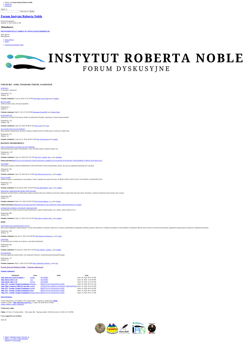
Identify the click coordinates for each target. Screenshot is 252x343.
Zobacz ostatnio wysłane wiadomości (12, 304)
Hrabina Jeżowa (35, 293)
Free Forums (17, 340)
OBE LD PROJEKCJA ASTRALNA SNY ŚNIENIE (18, 147)
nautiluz (56, 98)
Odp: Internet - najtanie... (44, 250)
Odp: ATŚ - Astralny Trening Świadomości (15, 284)
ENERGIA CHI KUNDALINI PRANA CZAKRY (65, 205)
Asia (56, 263)
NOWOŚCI (4, 88)
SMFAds (7, 340)
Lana (47, 126)
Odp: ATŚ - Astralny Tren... (43, 157)
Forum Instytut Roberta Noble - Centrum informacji (22, 267)
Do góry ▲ (25, 337)
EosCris (32, 282)
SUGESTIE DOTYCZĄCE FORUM (13, 129)
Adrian (55, 301)
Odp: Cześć (38, 126)
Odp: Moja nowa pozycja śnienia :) (12, 277)
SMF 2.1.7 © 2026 (11, 339)
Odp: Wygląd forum (42, 139)
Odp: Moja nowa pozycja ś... (43, 174)
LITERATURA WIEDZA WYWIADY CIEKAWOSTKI (19, 208)
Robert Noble (55, 112)
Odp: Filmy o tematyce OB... (43, 218)
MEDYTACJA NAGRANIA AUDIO (25, 160)
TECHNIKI (4, 164)
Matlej (32, 290)
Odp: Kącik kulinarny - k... (43, 201)
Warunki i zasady (15, 337)
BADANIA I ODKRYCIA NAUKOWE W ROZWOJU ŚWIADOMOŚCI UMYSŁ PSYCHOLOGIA (69, 160)
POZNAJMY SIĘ (6, 115)
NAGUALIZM (6, 177)
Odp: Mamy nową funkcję (41, 98)
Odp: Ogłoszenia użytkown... (42, 263)
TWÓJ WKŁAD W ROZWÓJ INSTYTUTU (15, 226)
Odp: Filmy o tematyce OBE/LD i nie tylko (15, 286)
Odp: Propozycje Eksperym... (44, 236)
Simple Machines (22, 339)
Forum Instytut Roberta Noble (21, 16)
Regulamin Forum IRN (40, 112)
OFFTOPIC (4, 239)
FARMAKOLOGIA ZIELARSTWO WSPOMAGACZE (31, 205)
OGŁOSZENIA (6, 253)
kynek (60, 236)
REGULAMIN (5, 102)
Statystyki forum (6, 297)
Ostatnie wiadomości (7, 271)
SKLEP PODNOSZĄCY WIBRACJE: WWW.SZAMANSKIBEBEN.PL (25, 31)
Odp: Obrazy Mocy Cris (9, 280)
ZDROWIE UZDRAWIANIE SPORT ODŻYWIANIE (18, 191)
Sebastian (59, 157)
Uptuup (58, 201)
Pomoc (7, 337)
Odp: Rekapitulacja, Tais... (44, 188)
